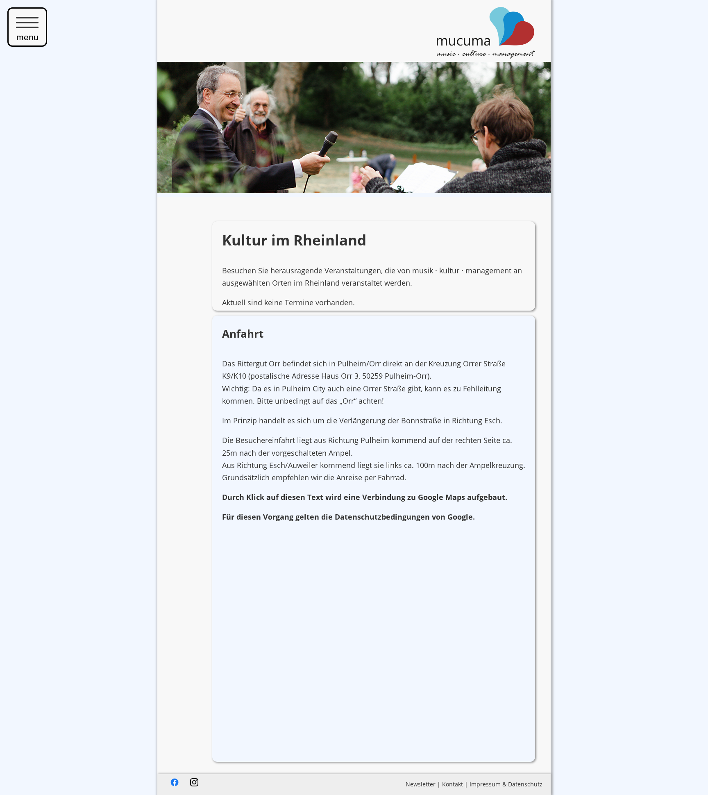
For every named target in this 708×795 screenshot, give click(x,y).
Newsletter (421, 784)
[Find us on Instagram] (194, 784)
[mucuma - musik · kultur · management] (486, 56)
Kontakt (452, 784)
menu (27, 37)
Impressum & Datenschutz (506, 784)
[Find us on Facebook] (175, 784)
